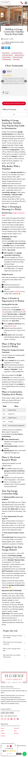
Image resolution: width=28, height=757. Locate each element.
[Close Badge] (15, 745)
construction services (17, 53)
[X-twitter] (14, 719)
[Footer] (5, 719)
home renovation (6, 57)
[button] (2, 48)
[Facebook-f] (2, 719)
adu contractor (5, 53)
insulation (17, 291)
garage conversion (19, 55)
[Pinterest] (17, 719)
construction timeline (7, 55)
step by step (16, 59)
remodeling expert (6, 59)
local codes (12, 326)
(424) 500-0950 (7, 713)
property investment (17, 57)
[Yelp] (8, 719)
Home (2, 42)
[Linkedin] (11, 719)
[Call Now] (24, 754)
